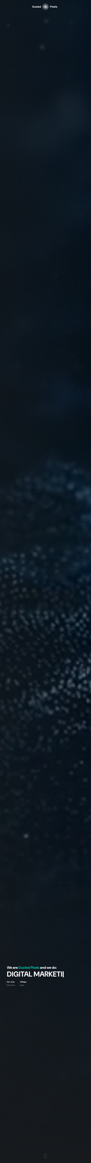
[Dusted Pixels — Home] (45, 6)
